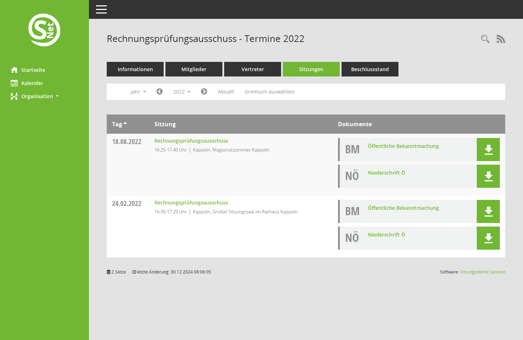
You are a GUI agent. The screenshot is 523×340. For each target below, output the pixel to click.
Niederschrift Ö (386, 172)
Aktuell (226, 91)
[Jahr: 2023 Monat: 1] (204, 91)
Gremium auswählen (270, 91)
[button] (44, 96)
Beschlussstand (370, 69)
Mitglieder (193, 69)
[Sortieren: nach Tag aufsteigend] (125, 124)
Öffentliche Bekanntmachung (403, 146)
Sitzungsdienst (482, 272)
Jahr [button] (136, 91)
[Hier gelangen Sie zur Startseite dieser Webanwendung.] (44, 30)
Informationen (135, 69)
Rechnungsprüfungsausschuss (191, 140)
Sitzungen (311, 69)
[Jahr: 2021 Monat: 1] (159, 91)
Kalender (32, 83)
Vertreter (253, 69)
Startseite (33, 70)
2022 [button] (179, 91)
